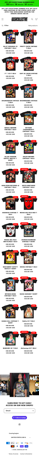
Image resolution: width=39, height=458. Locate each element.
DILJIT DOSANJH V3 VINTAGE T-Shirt (10, 47)
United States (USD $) (18, 437)
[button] (2, 19)
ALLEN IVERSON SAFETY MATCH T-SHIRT (10, 158)
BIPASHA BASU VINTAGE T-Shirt (10, 295)
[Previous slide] (2, 384)
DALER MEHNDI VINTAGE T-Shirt (29, 157)
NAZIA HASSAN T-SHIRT (28, 294)
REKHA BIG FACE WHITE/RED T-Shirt (10, 241)
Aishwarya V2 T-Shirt (28, 348)
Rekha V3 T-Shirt (28, 321)
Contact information (26, 454)
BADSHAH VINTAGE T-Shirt (10, 213)
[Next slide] (36, 384)
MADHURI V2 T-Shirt (10, 348)
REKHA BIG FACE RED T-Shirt (28, 213)
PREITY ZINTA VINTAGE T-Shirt (28, 47)
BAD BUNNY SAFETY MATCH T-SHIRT (10, 268)
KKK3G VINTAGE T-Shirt (28, 267)
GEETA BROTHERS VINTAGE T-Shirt (28, 186)
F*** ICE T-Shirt (10, 73)
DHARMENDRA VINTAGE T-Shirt (28, 101)
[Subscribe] (33, 410)
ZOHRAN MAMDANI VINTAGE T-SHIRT (28, 241)
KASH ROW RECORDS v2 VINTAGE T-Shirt (10, 186)
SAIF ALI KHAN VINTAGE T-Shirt (28, 74)
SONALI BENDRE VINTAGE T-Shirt (10, 129)
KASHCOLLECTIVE (22, 450)
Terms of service (13, 454)
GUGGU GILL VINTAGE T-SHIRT (10, 322)
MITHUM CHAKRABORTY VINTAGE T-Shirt (29, 129)
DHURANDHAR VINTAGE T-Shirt (10, 101)
